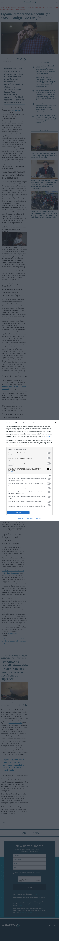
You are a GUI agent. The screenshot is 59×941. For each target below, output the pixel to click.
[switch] (49, 453)
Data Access (29, 518)
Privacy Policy (38, 518)
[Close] (56, 423)
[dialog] (29, 470)
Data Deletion (21, 518)
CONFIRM (18, 512)
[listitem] (29, 449)
